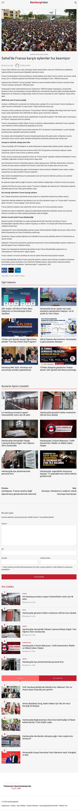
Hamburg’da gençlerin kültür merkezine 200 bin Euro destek (49, 613)
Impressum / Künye (9, 806)
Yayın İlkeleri (21, 806)
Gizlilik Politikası (32, 806)
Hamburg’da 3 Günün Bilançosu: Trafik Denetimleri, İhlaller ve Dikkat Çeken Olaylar (57, 443)
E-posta (4, 558)
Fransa (12, 276)
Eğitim (24, 610)
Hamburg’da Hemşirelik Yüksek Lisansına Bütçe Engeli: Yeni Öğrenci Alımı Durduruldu (18, 443)
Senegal (22, 276)
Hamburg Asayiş (26, 642)
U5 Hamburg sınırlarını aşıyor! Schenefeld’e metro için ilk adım (16, 413)
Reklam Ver (63, 806)
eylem (7, 276)
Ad (2, 549)
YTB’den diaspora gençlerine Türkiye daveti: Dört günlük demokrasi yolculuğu (58, 368)
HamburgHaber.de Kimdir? (48, 806)
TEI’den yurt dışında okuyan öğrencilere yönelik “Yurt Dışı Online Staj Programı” (19, 340)
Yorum (4, 524)
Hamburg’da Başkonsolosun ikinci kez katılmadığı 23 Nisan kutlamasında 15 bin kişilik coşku (48, 721)
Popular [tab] (20, 678)
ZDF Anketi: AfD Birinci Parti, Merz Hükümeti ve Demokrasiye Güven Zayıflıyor (17, 311)
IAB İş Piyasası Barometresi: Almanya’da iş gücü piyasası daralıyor (58, 340)
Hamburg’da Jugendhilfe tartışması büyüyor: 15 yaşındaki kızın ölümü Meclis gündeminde (58, 473)
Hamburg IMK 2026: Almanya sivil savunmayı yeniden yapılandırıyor (17, 368)
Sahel (17, 276)
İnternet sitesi (45, 558)
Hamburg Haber (25, 65)
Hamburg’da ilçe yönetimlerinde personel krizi (43, 662)
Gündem (24, 593)
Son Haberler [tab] (58, 678)
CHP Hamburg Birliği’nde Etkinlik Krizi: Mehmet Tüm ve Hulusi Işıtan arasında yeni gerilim (47, 688)
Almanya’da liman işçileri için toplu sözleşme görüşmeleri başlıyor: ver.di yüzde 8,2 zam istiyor (57, 311)
